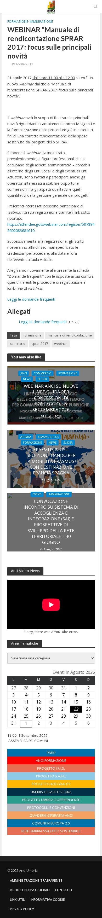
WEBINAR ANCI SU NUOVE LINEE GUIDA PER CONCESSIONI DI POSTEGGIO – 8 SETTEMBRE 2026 (51, 397)
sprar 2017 (40, 343)
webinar (60, 343)
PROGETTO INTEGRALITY (51, 784)
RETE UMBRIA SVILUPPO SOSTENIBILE (51, 831)
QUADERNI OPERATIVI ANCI (51, 815)
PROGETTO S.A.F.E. (51, 776)
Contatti (63, 890)
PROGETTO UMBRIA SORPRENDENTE (51, 799)
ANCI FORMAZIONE (51, 760)
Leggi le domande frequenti (31, 299)
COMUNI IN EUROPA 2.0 (51, 823)
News (27, 379)
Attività (25, 437)
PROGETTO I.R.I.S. (51, 768)
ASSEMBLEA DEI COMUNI (28, 740)
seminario (17, 343)
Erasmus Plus (48, 437)
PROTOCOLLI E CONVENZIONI (51, 807)
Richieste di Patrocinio (30, 890)
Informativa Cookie (48, 899)
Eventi (37, 494)
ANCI (23, 373)
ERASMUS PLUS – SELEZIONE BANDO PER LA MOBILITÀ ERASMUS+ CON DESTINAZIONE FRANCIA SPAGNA (51, 461)
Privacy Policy (22, 909)
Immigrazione (41, 21)
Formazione (17, 21)
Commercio (43, 373)
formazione (33, 335)
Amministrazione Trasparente (36, 880)
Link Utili (17, 899)
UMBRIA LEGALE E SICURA (51, 791)
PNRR (51, 752)
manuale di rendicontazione (70, 335)
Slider (42, 379)
